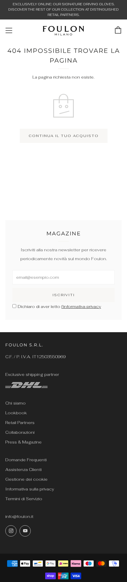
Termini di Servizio (23, 498)
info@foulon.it (19, 516)
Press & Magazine (23, 442)
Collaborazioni (20, 432)
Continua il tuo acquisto (64, 135)
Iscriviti (64, 295)
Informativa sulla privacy (29, 489)
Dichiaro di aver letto (59, 306)
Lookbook (16, 412)
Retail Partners (20, 422)
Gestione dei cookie (26, 479)
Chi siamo (15, 403)
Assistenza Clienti (23, 469)
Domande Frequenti (26, 459)
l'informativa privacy (81, 306)
